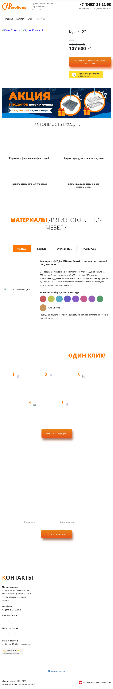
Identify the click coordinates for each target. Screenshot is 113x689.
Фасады (22, 248)
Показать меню (56, 671)
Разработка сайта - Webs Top (97, 682)
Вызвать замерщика (56, 433)
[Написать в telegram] (13, 621)
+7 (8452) (95, 4)
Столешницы (64, 248)
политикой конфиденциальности (69, 545)
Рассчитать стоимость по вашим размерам (89, 61)
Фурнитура (89, 248)
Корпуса (41, 248)
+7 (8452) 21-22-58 (11, 609)
